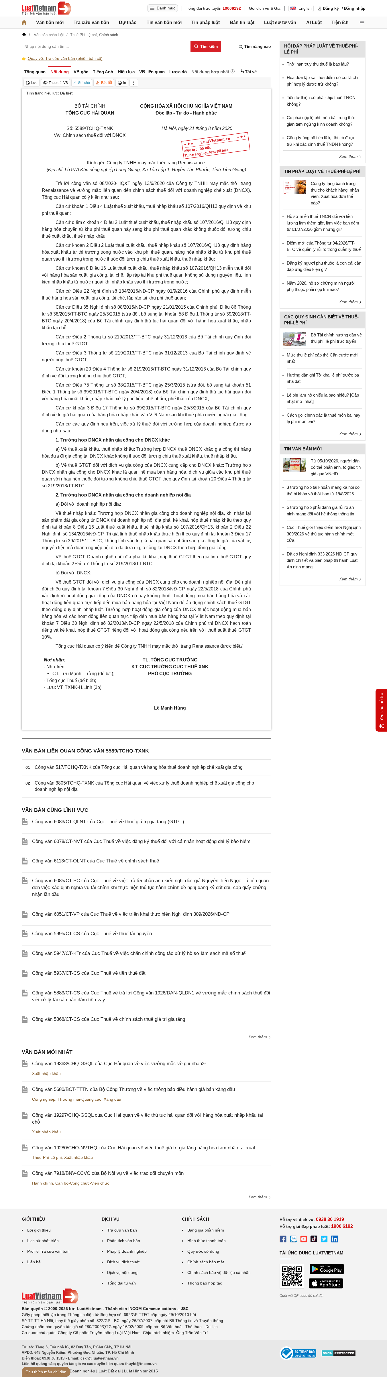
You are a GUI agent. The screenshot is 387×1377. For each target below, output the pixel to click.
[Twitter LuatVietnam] (324, 1240)
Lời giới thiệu (39, 1230)
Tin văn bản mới (164, 22)
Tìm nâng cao (257, 46)
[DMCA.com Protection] (338, 1355)
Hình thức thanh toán (206, 1240)
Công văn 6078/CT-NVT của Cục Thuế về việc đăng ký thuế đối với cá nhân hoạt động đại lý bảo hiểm (141, 841)
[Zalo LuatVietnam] (293, 1240)
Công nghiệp (43, 1099)
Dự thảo (128, 22)
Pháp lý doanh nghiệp (127, 1251)
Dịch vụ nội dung (122, 1272)
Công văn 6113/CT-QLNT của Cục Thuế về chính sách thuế (95, 861)
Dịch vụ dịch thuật (123, 1262)
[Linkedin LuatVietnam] (334, 1240)
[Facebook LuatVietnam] (283, 1240)
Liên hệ (34, 1262)
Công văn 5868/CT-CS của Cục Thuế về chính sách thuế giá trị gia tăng (108, 1019)
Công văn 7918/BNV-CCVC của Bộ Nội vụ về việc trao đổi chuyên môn (108, 1173)
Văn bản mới (50, 22)
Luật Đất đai (110, 1371)
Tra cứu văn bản (91, 22)
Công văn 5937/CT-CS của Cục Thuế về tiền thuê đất (89, 973)
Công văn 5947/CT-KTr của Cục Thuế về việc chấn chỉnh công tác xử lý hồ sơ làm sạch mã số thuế (138, 953)
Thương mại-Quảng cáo (79, 1099)
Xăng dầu (112, 1099)
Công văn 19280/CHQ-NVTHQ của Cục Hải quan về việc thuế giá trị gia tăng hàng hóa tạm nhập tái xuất (143, 1148)
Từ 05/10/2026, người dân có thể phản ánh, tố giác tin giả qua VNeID (336, 467)
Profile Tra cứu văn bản (48, 1251)
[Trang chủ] (24, 22)
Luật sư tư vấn (280, 22)
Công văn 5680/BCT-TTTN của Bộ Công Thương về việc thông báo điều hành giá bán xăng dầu (133, 1089)
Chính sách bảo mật (205, 1262)
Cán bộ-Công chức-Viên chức (82, 1183)
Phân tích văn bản (123, 1240)
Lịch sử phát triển (43, 1240)
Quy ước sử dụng (203, 1251)
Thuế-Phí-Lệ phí (47, 1157)
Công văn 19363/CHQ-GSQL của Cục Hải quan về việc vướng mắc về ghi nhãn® (119, 1063)
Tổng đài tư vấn (121, 1283)
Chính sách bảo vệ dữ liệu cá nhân (219, 1272)
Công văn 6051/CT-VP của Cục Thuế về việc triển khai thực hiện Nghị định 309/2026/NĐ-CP (130, 914)
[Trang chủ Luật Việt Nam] (46, 8)
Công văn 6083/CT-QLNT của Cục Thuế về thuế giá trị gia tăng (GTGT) (108, 821)
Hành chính (42, 1183)
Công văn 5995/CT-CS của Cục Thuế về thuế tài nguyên (92, 933)
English (305, 8)
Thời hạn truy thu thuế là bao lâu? (318, 64)
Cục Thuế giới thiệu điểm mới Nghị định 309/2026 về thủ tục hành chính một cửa (324, 534)
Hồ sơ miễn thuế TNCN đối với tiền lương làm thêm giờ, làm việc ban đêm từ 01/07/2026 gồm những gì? (323, 223)
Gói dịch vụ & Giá (264, 8)
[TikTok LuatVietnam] (314, 1240)
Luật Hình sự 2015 (141, 1371)
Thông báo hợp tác (204, 1283)
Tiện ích (340, 22)
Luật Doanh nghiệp (77, 1371)
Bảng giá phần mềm (205, 1230)
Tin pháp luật (205, 22)
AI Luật (314, 22)
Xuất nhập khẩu (46, 1073)
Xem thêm (258, 1037)
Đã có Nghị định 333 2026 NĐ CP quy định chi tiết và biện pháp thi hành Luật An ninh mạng (322, 560)
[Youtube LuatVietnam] (303, 1240)
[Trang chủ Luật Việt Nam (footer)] (50, 1302)
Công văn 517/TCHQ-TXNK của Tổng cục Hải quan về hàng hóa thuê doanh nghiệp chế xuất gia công (139, 767)
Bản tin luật (242, 22)
